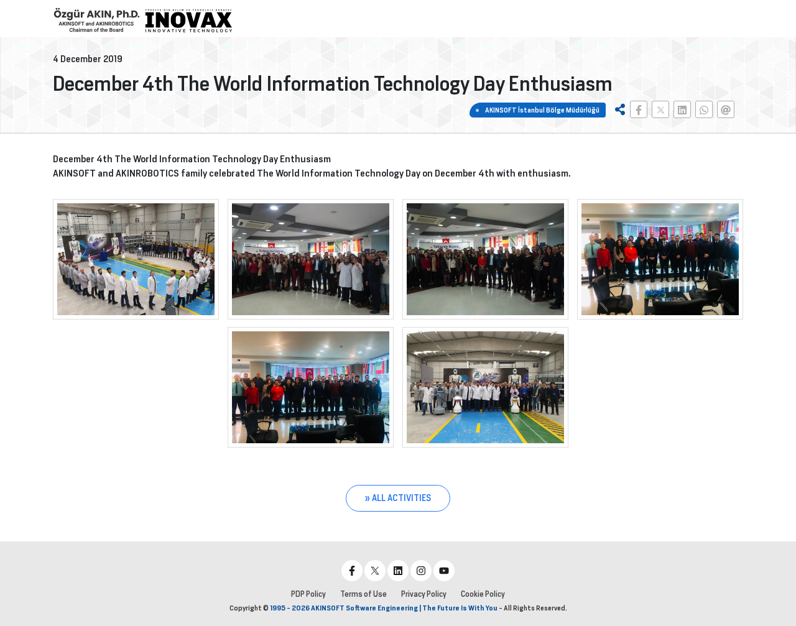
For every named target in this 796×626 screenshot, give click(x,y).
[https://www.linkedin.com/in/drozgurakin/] (398, 570)
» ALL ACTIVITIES (398, 498)
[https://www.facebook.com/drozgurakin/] (352, 570)
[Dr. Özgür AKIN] (96, 20)
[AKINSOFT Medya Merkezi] (188, 20)
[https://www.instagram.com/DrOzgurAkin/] (421, 570)
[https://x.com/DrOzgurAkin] (375, 570)
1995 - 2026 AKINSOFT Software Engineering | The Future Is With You (383, 608)
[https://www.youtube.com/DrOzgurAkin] (444, 570)
